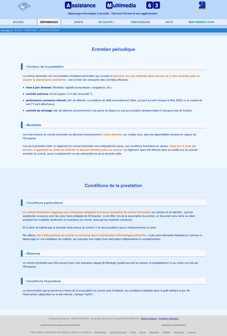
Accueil (18, 22)
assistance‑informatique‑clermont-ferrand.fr (60, 324)
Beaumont (154, 332)
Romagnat (179, 332)
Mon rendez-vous (201, 22)
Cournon (192, 332)
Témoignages (140, 22)
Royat (133, 332)
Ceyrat (143, 332)
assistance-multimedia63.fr (173, 324)
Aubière (166, 332)
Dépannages (49, 22)
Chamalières (100, 332)
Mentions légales (149, 318)
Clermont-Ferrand (118, 332)
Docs (169, 22)
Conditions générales (168, 318)
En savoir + (107, 22)
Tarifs (78, 22)
